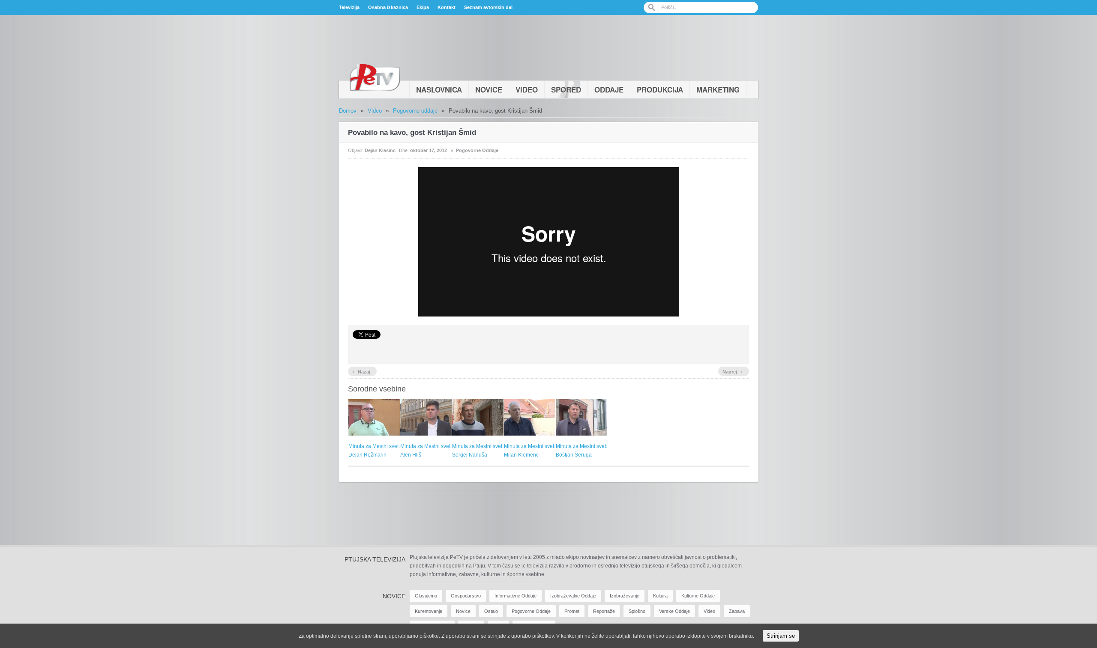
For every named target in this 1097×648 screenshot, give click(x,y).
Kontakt (447, 7)
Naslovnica (439, 89)
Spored (566, 89)
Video (527, 89)
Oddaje (608, 89)
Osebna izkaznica (388, 7)
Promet (571, 611)
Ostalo (491, 611)
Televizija (349, 7)
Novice (488, 89)
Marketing (718, 89)
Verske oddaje (674, 611)
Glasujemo (426, 595)
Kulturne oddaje (698, 595)
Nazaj (361, 371)
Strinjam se (781, 636)
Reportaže (604, 611)
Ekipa (423, 7)
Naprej (732, 371)
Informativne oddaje (516, 595)
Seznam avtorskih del (488, 7)
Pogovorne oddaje (415, 111)
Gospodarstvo (466, 595)
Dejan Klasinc (380, 150)
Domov (348, 111)
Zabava (737, 611)
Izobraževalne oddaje (573, 595)
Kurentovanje (428, 611)
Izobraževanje (624, 595)
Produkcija (660, 89)
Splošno (637, 611)
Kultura (660, 595)
